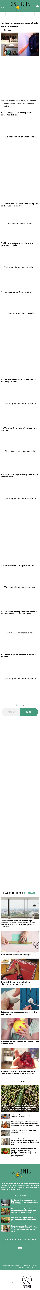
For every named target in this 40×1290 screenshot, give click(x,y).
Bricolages (30, 893)
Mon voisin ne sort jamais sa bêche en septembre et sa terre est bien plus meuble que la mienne (24, 1210)
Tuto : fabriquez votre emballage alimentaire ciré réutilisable (15, 983)
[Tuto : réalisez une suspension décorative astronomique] (20, 999)
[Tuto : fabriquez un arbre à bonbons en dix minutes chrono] (20, 1029)
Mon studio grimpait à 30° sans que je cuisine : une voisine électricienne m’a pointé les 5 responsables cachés (25, 1123)
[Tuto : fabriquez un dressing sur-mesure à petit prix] (5, 1133)
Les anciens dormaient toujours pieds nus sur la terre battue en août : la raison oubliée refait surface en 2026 (24, 1228)
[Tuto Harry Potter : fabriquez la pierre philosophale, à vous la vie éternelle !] (20, 1058)
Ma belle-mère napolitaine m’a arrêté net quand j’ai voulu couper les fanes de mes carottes (24, 1219)
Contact (34, 1265)
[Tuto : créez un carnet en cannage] (20, 941)
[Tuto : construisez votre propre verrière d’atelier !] (5, 1116)
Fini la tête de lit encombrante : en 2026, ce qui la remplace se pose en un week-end (24, 1202)
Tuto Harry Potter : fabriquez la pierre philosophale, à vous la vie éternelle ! (18, 1073)
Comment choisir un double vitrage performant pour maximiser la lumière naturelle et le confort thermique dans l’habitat (18, 924)
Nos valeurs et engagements (11, 1265)
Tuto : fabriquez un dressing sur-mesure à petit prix (23, 1131)
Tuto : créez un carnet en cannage (15, 955)
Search (33, 14)
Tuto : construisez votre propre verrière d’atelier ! (22, 1116)
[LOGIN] (37, 5)
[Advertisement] (20, 78)
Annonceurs (26, 1265)
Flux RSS (33, 1267)
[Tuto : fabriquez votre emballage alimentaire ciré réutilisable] (20, 969)
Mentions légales (23, 1267)
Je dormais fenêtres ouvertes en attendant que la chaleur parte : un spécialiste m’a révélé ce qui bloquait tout (25, 1141)
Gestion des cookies (10, 1267)
